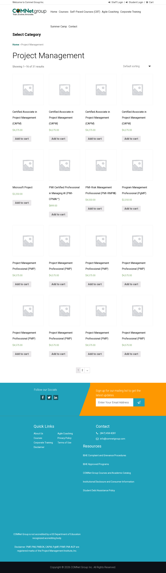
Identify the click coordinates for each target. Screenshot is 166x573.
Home (53, 11)
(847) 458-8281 (108, 433)
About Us (38, 433)
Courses (63, 11)
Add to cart (22, 138)
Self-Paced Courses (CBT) (85, 11)
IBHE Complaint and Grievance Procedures (104, 455)
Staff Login (117, 2)
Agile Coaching (110, 11)
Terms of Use (64, 442)
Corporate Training (130, 11)
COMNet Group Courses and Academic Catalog (107, 473)
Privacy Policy (64, 438)
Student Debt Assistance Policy (99, 490)
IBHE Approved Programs (96, 464)
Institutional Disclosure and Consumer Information (108, 481)
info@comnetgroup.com (112, 438)
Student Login (136, 2)
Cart (151, 2)
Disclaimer (39, 447)
